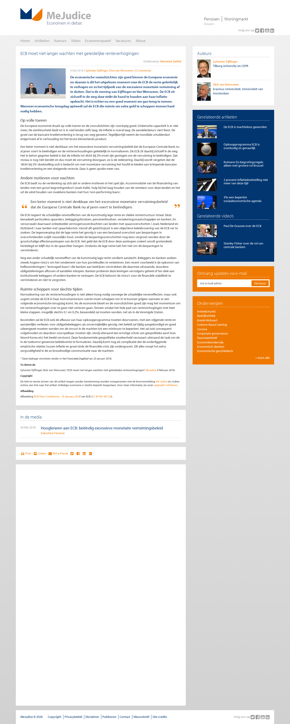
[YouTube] (267, 30)
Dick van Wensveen (121, 70)
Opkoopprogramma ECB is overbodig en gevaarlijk (242, 146)
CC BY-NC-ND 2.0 (101, 396)
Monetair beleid (170, 61)
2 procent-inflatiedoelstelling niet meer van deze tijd (246, 181)
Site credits (159, 717)
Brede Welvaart (207, 320)
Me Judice (151, 370)
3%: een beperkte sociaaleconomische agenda (242, 199)
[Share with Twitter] (72, 453)
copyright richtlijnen (165, 385)
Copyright (54, 717)
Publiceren (109, 717)
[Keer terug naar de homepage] (55, 16)
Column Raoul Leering (212, 325)
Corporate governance (212, 333)
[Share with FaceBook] (78, 453)
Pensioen (212, 19)
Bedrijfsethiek (206, 316)
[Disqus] (100, 525)
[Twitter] (257, 30)
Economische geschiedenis (215, 351)
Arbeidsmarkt (206, 311)
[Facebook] (262, 30)
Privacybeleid (73, 717)
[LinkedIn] (272, 30)
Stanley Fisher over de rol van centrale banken (243, 245)
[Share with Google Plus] (90, 453)
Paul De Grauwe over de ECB (242, 226)
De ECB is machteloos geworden (245, 127)
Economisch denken (210, 347)
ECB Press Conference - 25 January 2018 (57, 396)
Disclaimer (92, 717)
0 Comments (143, 70)
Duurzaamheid (207, 338)
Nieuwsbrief (141, 717)
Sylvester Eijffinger (97, 70)
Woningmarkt (236, 19)
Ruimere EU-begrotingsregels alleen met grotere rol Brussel (243, 163)
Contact (125, 717)
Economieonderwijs (210, 342)
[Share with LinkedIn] (84, 453)
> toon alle (262, 358)
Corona (202, 329)
